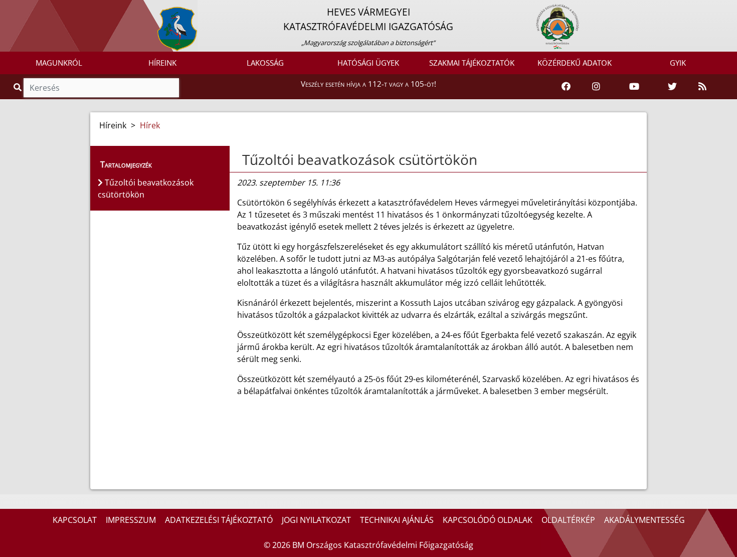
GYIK (678, 63)
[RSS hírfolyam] (702, 86)
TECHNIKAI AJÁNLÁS (397, 519)
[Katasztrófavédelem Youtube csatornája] (634, 86)
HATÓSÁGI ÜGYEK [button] (368, 63)
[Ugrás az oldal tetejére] (241, 160)
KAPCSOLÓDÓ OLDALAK (487, 519)
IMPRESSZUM (131, 519)
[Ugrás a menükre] (8, 8)
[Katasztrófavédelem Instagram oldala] (596, 86)
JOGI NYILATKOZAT (316, 519)
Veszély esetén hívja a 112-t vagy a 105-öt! (368, 84)
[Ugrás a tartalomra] (19, 8)
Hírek (150, 125)
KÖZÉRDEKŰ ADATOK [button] (574, 63)
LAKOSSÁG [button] (265, 63)
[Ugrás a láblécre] (30, 8)
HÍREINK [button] (162, 63)
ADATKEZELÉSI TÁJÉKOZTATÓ (219, 519)
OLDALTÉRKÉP (568, 519)
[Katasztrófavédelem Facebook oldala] (566, 86)
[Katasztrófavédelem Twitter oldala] (672, 86)
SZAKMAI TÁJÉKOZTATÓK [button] (471, 63)
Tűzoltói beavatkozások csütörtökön (359, 159)
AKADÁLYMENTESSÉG (644, 519)
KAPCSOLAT (75, 519)
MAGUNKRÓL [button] (59, 63)
